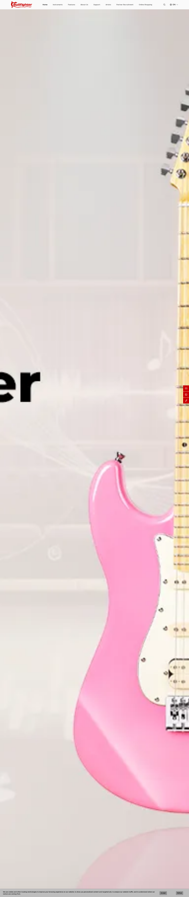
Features (71, 5)
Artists (108, 5)
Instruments (58, 5)
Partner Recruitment (124, 5)
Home (45, 5)
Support (97, 5)
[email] (186, 388)
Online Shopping (145, 5)
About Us (84, 5)
